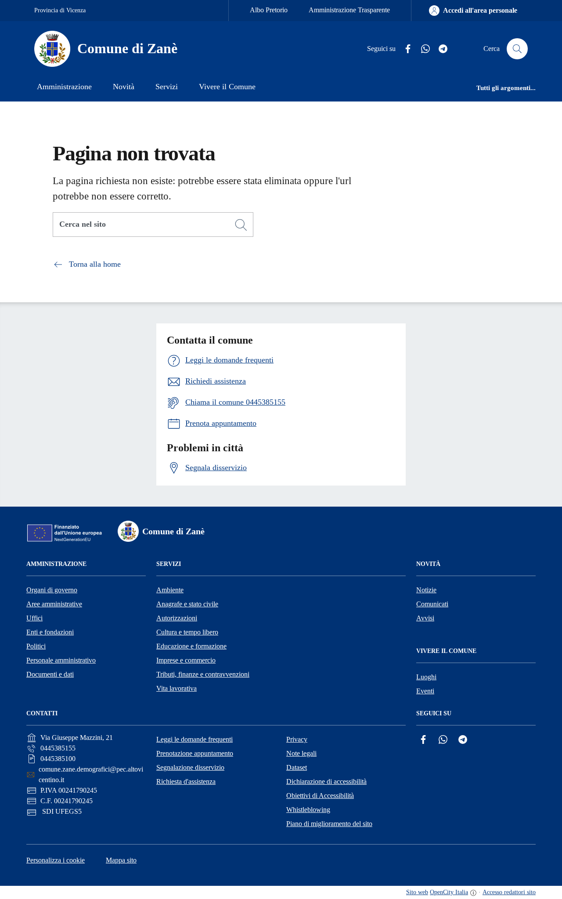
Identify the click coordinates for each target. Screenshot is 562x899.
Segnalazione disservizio (190, 767)
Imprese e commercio (186, 660)
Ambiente (170, 590)
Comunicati (432, 604)
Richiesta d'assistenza (186, 781)
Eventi (425, 691)
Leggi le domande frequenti (194, 739)
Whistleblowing (308, 809)
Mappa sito (121, 860)
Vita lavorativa (176, 688)
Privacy (296, 739)
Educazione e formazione (191, 646)
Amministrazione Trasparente (349, 10)
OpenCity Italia (449, 892)
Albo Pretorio (269, 10)
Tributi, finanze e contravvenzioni (202, 674)
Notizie (426, 590)
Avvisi (425, 618)
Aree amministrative (54, 604)
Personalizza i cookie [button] (55, 860)
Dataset (296, 767)
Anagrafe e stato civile (187, 604)
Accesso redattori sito (509, 892)
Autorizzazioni (176, 618)
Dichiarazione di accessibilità (326, 781)
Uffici (34, 618)
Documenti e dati (50, 674)
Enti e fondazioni (50, 632)
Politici (36, 646)
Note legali (301, 753)
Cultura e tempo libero (187, 632)
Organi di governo (51, 590)
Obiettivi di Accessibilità (320, 795)
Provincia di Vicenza (60, 10)
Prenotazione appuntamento (194, 753)
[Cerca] (241, 225)
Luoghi (426, 677)
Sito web (417, 892)
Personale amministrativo (61, 660)
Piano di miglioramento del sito (329, 823)
